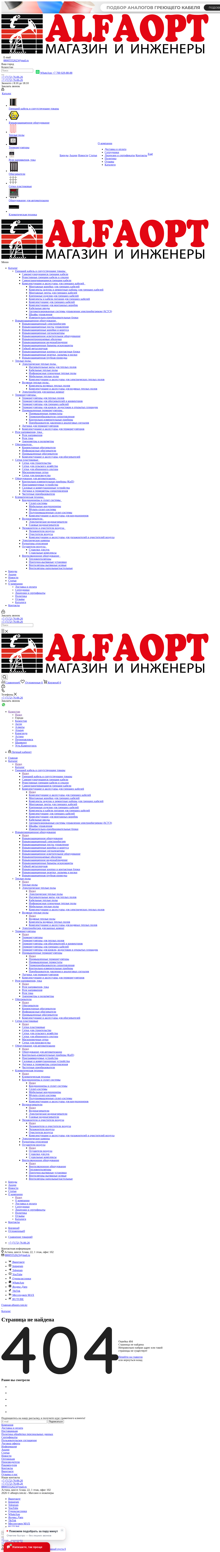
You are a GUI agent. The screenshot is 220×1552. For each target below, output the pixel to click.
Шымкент (21, 742)
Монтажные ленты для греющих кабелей (53, 292)
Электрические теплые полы (39, 363)
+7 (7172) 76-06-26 (12, 76)
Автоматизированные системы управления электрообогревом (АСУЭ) (70, 311)
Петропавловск (24, 739)
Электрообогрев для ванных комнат (43, 391)
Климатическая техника (30, 497)
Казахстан (21, 720)
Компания (7, 1424)
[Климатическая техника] (34, 207)
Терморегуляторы (26, 394)
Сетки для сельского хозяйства (40, 466)
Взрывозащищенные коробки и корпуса (45, 329)
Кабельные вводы (39, 308)
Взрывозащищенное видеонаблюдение (45, 342)
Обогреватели (24, 444)
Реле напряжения (32, 435)
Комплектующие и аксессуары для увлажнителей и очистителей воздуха (71, 537)
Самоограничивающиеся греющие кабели (46, 280)
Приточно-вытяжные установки (48, 562)
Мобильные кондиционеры (45, 506)
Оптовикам (8, 1458)
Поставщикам (9, 1431)
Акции (12, 574)
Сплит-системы (38, 503)
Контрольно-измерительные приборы (51, 419)
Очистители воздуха (41, 534)
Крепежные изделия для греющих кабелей (54, 295)
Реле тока (27, 438)
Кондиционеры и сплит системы (42, 500)
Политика (21, 596)
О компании (15, 583)
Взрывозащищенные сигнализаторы (43, 333)
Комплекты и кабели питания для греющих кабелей (59, 298)
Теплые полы (23, 360)
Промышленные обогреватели (40, 453)
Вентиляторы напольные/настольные (51, 568)
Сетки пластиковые (27, 459)
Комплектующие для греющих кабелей (52, 302)
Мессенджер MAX (23, 1295)
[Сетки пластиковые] (34, 180)
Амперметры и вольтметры (38, 441)
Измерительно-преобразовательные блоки (53, 317)
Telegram (17, 1270)
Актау (18, 724)
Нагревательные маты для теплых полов (52, 367)
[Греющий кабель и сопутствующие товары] (34, 102)
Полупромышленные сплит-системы (50, 512)
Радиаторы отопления (35, 543)
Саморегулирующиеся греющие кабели (45, 274)
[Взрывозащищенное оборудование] (34, 115)
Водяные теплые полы (36, 382)
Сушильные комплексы (43, 552)
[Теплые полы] (34, 129)
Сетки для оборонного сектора (40, 469)
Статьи (12, 580)
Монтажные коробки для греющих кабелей (54, 286)
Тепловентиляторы (40, 558)
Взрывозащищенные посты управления (45, 326)
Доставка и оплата (26, 586)
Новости (13, 577)
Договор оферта (10, 1443)
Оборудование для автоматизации (36, 478)
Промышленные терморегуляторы (43, 410)
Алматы (20, 727)
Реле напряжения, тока (29, 432)
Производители (10, 1462)
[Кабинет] (2, 89)
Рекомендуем (9, 1465)
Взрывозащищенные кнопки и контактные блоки (51, 351)
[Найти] (2, 74)
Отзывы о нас (9, 1474)
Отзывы (20, 599)
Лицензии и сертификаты (30, 593)
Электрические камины (36, 540)
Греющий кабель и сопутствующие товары (41, 271)
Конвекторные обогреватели (39, 447)
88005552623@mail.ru (16, 60)
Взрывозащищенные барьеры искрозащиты (47, 345)
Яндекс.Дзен (19, 1286)
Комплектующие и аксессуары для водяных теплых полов (63, 388)
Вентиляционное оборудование (41, 555)
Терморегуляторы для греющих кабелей (45, 404)
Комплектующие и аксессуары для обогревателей (51, 456)
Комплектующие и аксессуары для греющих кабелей (53, 283)
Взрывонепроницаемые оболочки (42, 339)
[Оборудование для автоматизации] (34, 193)
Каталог (13, 268)
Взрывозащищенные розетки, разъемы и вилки (49, 354)
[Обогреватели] (34, 166)
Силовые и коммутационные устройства (46, 487)
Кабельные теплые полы (43, 370)
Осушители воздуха (34, 546)
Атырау (19, 730)
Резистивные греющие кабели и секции (45, 277)
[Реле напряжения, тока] (34, 153)
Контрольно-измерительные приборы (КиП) (48, 481)
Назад (18, 714)
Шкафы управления (40, 314)
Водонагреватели (33, 518)
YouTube (17, 1274)
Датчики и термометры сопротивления (45, 490)
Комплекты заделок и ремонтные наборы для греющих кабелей (66, 289)
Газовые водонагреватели (44, 524)
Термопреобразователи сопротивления (51, 416)
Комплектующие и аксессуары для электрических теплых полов (66, 379)
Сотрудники (22, 589)
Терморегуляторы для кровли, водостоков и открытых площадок (60, 407)
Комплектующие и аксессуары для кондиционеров (59, 515)
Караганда (21, 733)
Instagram (17, 1266)
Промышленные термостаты (45, 413)
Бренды (12, 571)
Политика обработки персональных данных (27, 1434)
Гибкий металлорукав (35, 348)
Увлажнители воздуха (41, 531)
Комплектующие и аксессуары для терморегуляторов (53, 428)
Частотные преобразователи (38, 493)
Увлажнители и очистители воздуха (43, 528)
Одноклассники (21, 1278)
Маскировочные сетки (35, 472)
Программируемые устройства (40, 484)
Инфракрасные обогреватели (39, 450)
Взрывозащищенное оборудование (36, 320)
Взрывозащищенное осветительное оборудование (51, 336)
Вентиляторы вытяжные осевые (48, 565)
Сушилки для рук (39, 549)
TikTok (16, 1290)
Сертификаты (9, 1437)
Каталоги (20, 602)
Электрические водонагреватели (48, 521)
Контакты (14, 605)
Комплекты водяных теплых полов (49, 385)
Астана (19, 736)
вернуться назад (133, 1360)
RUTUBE (18, 1299)
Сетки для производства (36, 475)
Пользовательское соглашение (19, 1440)
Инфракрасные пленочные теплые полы (52, 373)
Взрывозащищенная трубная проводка (44, 357)
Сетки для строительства (36, 463)
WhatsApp (18, 1282)
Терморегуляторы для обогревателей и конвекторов (52, 401)
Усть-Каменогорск (26, 745)
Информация (9, 1446)
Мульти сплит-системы (42, 509)
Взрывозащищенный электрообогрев (44, 323)
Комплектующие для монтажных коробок (53, 305)
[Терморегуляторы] (34, 141)
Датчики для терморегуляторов (40, 425)
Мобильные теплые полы (44, 376)
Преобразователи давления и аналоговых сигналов (59, 422)
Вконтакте (18, 1262)
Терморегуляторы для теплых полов (43, 398)
